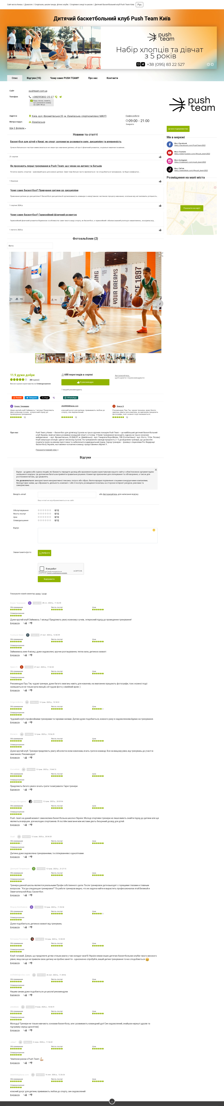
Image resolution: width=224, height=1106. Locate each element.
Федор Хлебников (18, 907)
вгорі (44, 594)
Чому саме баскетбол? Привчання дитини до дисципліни (44, 190)
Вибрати (46, 553)
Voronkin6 (14, 769)
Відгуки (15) (34, 78)
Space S (120, 406)
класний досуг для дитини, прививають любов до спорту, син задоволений (83, 411)
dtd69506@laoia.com (69, 406)
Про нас (93, 78)
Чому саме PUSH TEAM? (64, 78)
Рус (139, 4)
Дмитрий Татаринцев (19, 869)
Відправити (49, 579)
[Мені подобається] (160, 157)
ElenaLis (14, 734)
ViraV (12, 837)
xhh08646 (14, 1007)
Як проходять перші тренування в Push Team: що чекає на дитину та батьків (56, 166)
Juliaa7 (13, 1042)
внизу (38, 594)
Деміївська (38, 122)
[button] (160, 254)
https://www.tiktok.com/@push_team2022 (191, 171)
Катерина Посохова (19, 939)
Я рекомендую (87, 382)
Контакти (112, 78)
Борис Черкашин (21, 406)
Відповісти (15, 623)
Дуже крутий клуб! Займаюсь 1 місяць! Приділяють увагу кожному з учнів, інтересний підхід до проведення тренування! (32, 412)
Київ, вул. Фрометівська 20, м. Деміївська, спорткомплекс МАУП (69, 116)
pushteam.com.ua (38, 91)
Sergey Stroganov (18, 801)
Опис (15, 78)
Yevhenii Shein (16, 635)
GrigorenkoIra (16, 702)
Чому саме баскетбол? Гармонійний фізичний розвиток (43, 214)
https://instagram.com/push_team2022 (190, 162)
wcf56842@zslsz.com (20, 975)
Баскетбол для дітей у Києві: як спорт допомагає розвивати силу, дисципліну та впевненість (65, 141)
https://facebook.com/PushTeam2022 (189, 145)
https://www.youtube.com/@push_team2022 (192, 154)
